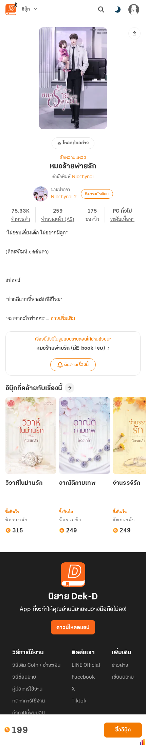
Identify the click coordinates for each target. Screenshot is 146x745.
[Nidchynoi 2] (40, 193)
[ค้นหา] (101, 9)
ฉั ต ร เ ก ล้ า (16, 520)
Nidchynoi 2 (64, 196)
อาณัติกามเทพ (77, 483)
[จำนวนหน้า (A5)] (60, 214)
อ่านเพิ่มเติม (63, 318)
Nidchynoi (83, 176)
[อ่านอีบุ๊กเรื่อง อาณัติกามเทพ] (84, 435)
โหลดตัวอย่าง (76, 143)
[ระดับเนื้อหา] (125, 214)
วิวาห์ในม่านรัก (23, 483)
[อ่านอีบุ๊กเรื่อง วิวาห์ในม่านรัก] (30, 435)
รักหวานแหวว (73, 157)
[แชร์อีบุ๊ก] (134, 33)
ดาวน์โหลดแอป (73, 627)
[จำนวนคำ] (23, 214)
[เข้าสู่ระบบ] (134, 9)
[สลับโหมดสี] (117, 9)
